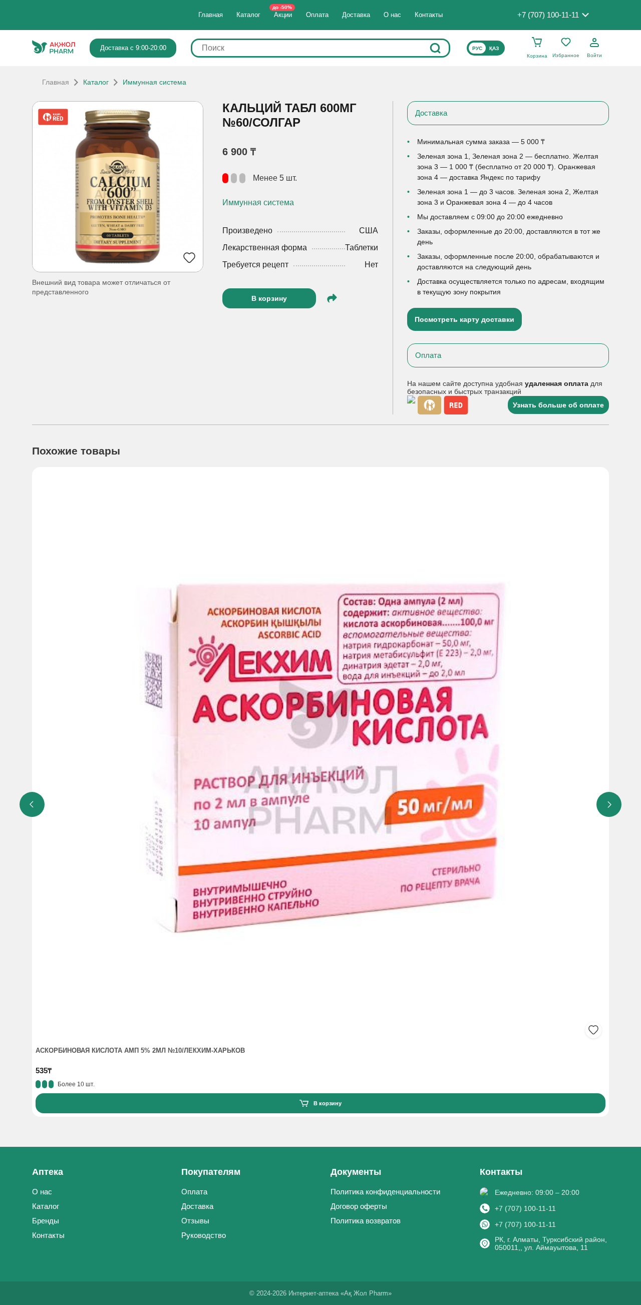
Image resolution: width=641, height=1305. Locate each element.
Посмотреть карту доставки (464, 319)
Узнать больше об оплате (558, 405)
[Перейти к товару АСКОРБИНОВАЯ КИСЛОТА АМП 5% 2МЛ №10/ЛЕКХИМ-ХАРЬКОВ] (320, 756)
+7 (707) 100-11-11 (525, 1208)
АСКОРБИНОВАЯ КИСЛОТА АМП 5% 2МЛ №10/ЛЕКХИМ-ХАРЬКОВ (140, 1050)
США (368, 230)
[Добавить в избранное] (593, 1030)
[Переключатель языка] (486, 48)
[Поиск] (435, 48)
